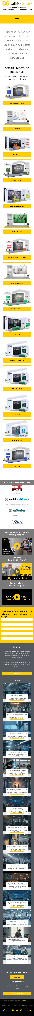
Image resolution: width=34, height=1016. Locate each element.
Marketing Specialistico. (21, 1000)
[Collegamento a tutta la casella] (17, 692)
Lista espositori (17, 981)
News (17, 680)
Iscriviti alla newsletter (17, 972)
